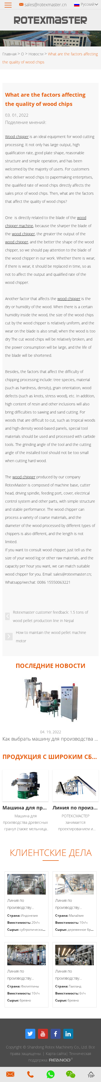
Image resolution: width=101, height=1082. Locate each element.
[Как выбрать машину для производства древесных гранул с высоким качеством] (50, 699)
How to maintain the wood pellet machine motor (51, 636)
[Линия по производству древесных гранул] (76, 785)
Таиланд (75, 986)
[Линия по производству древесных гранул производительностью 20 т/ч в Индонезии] (26, 884)
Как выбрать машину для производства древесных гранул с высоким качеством (50, 738)
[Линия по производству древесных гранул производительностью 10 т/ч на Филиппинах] (26, 955)
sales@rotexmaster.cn (46, 5)
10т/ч (83, 922)
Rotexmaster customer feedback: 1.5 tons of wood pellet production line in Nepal (50, 616)
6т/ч (82, 993)
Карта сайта (56, 1053)
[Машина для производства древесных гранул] (25, 785)
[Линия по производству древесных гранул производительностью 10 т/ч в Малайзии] (74, 884)
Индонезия (29, 915)
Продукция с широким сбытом (50, 756)
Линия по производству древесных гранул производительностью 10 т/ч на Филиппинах (26, 975)
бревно (25, 1000)
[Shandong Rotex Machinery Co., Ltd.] (50, 22)
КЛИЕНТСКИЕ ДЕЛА (51, 852)
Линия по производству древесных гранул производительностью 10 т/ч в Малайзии (74, 904)
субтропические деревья (39, 929)
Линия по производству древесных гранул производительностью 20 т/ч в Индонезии (26, 904)
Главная (9, 53)
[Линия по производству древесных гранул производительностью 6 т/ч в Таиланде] (74, 955)
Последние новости (50, 665)
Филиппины (30, 986)
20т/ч (36, 922)
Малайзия (76, 915)
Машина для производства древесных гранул (25, 807)
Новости (36, 53)
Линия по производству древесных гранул (76, 807)
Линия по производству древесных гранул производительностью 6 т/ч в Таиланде (74, 975)
